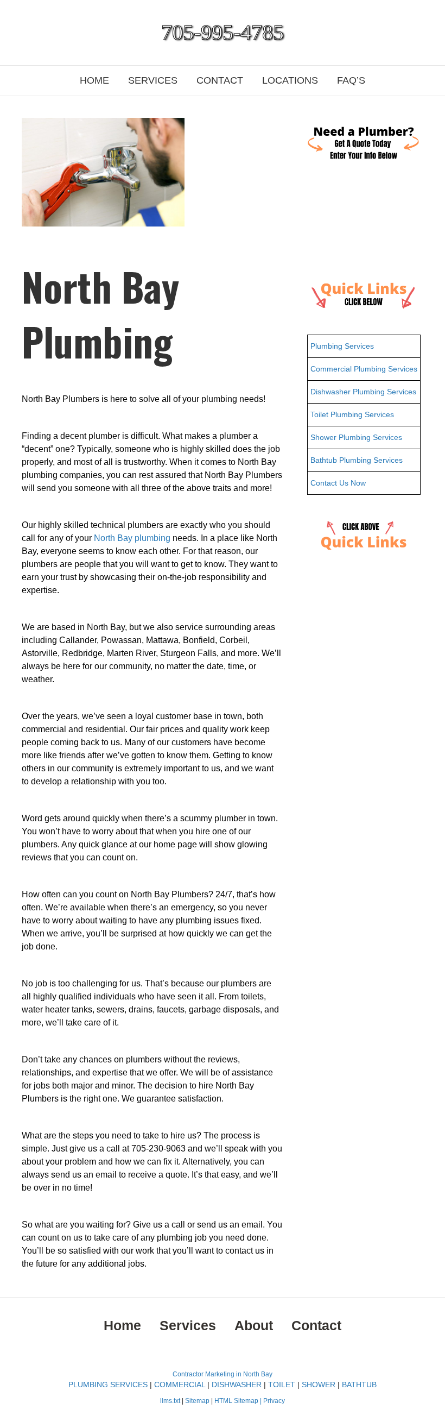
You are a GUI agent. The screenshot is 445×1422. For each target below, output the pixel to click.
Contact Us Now (338, 483)
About (253, 1325)
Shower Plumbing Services (356, 437)
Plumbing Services (342, 346)
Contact (219, 80)
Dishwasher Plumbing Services (363, 391)
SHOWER (318, 1384)
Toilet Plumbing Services (352, 414)
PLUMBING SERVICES (108, 1384)
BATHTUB (359, 1384)
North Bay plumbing (132, 538)
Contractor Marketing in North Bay (222, 1374)
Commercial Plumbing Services (363, 368)
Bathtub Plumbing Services (356, 460)
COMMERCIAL (179, 1384)
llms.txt (170, 1401)
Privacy (274, 1401)
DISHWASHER (237, 1384)
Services (152, 80)
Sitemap (198, 1401)
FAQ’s (351, 80)
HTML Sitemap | (238, 1401)
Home (94, 80)
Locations (290, 80)
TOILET (281, 1384)
